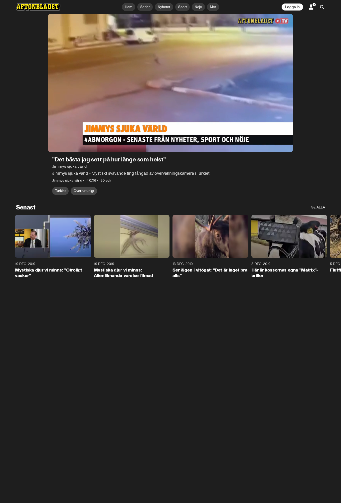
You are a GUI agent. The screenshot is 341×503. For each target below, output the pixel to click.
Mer (213, 7)
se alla (318, 207)
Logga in (292, 7)
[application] (170, 83)
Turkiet (60, 191)
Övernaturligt (84, 191)
